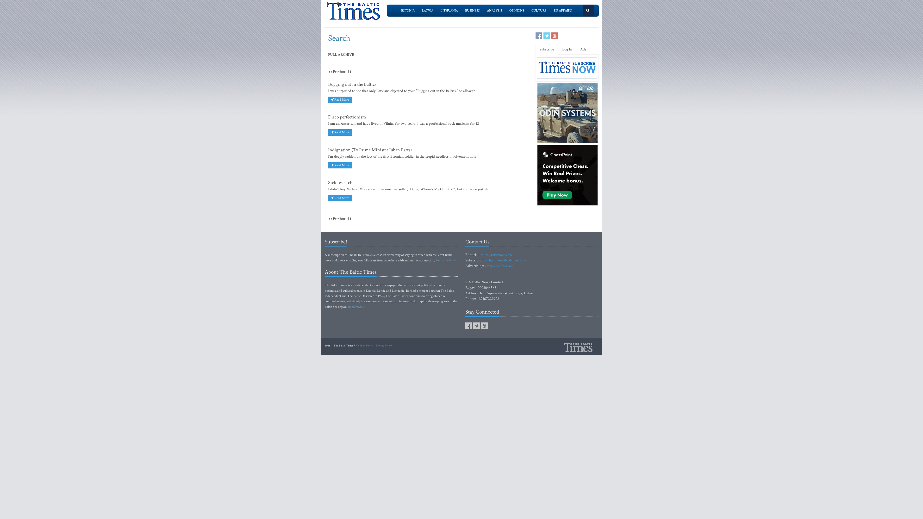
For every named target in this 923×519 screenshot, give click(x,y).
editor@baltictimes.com (496, 255)
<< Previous (337, 71)
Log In (567, 49)
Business (472, 10)
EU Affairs (563, 10)
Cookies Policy (364, 345)
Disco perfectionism (347, 117)
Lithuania (449, 10)
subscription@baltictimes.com (506, 260)
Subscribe (546, 49)
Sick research (340, 182)
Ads (583, 49)
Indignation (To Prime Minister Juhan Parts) (370, 150)
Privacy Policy (384, 345)
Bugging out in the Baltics (352, 84)
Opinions (516, 10)
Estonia (408, 10)
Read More (341, 100)
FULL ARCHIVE (341, 54)
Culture (539, 10)
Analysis (494, 10)
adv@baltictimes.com (499, 266)
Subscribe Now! (446, 260)
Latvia (427, 10)
